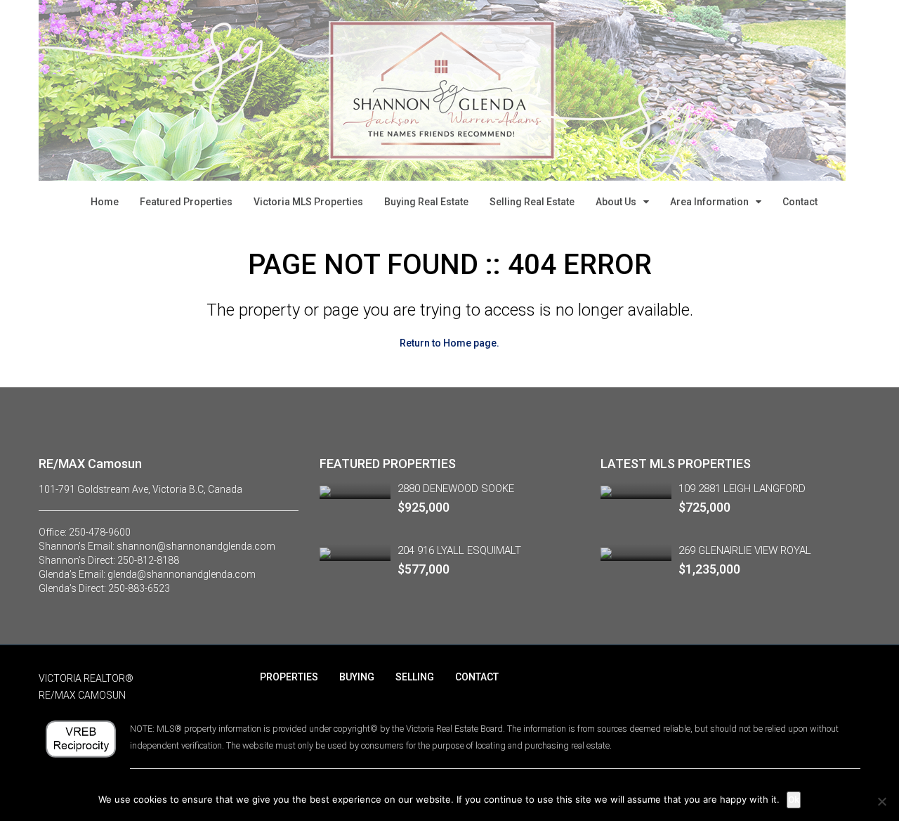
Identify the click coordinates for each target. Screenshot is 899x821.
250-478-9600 (100, 532)
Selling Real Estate (532, 201)
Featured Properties (186, 201)
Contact (800, 201)
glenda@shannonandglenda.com (181, 574)
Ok (793, 799)
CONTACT (477, 677)
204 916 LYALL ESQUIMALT (459, 550)
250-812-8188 (148, 560)
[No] (881, 801)
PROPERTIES (289, 677)
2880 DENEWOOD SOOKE (456, 488)
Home (105, 201)
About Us (616, 201)
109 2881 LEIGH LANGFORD (742, 488)
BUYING (356, 677)
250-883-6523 (139, 588)
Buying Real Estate (426, 201)
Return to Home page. (449, 343)
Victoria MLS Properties (308, 201)
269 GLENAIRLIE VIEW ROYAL (744, 550)
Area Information (709, 201)
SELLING (414, 677)
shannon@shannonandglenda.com (196, 546)
